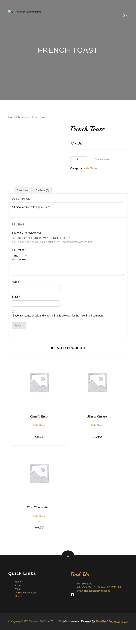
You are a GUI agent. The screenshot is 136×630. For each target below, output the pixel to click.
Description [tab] (23, 190)
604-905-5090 (84, 583)
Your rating (19, 250)
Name (16, 281)
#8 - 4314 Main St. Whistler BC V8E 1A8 (99, 587)
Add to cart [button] (39, 436)
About (18, 585)
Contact (19, 596)
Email (16, 296)
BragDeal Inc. (104, 621)
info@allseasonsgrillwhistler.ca (93, 590)
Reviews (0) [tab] (42, 190)
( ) (125, 15)
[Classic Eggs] (39, 382)
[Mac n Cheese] (97, 382)
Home (11, 117)
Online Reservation (25, 592)
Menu (18, 588)
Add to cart (101, 159)
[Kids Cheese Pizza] (39, 472)
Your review (19, 259)
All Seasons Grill (35, 621)
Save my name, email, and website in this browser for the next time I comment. (58, 315)
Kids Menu (23, 117)
